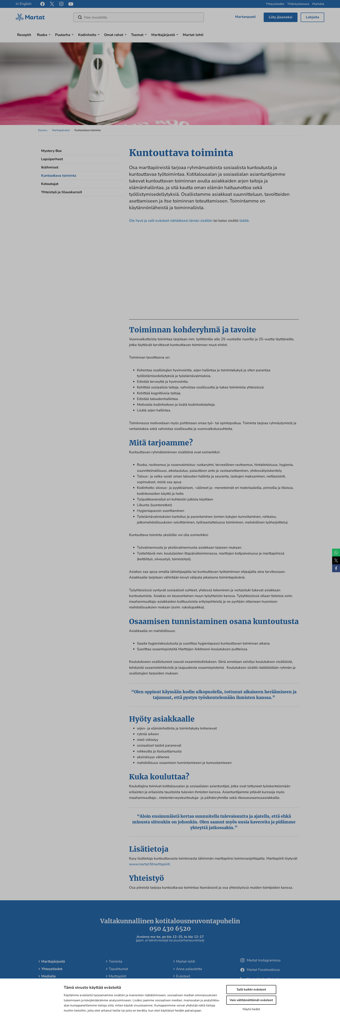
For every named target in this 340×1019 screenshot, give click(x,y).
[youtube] (70, 4)
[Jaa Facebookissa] (336, 568)
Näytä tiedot (251, 1009)
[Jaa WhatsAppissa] (336, 552)
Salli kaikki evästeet (251, 989)
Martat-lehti (193, 34)
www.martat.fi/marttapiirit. (150, 864)
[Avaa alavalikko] (50, 34)
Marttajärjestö (163, 34)
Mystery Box (51, 150)
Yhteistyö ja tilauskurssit (61, 192)
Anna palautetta (189, 969)
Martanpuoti (245, 16)
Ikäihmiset (49, 167)
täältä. (244, 220)
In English (23, 3)
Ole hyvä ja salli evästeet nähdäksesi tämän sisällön (171, 220)
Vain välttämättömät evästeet (251, 1000)
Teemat (137, 34)
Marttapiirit (117, 976)
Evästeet (183, 976)
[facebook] (42, 4)
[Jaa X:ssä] (336, 560)
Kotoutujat (49, 183)
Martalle (318, 4)
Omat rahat (113, 34)
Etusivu (42, 130)
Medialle (48, 976)
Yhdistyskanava (298, 4)
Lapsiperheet (52, 159)
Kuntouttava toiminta (58, 175)
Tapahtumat (118, 969)
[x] (52, 4)
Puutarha (62, 34)
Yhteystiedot (275, 4)
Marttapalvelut (61, 130)
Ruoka (42, 34)
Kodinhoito (87, 34)
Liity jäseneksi (280, 17)
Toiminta (115, 961)
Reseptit (24, 34)
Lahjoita (312, 17)
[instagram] (61, 4)
